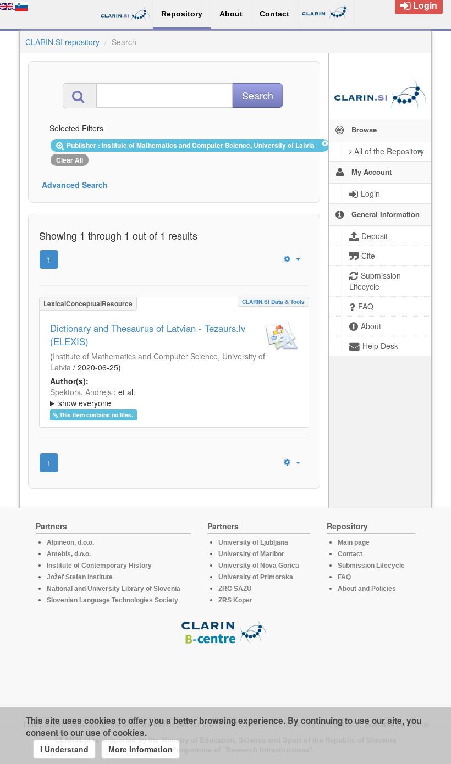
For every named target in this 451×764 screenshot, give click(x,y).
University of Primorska (255, 577)
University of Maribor (251, 554)
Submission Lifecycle (371, 565)
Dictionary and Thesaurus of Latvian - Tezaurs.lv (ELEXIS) (147, 335)
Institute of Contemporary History (99, 565)
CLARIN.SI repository (62, 41)
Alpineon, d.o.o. (70, 542)
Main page (354, 542)
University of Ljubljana (253, 542)
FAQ (344, 577)
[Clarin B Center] (225, 631)
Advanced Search (75, 184)
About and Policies (367, 589)
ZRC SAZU (235, 589)
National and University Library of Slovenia (113, 589)
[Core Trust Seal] (225, 676)
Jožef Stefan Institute (80, 577)
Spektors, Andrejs (81, 391)
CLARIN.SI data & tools (273, 302)
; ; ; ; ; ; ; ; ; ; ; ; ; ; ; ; (172, 397)
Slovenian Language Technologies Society (112, 600)
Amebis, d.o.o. (69, 554)
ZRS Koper (235, 600)
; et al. (92, 397)
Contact (350, 554)
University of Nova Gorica (258, 565)
